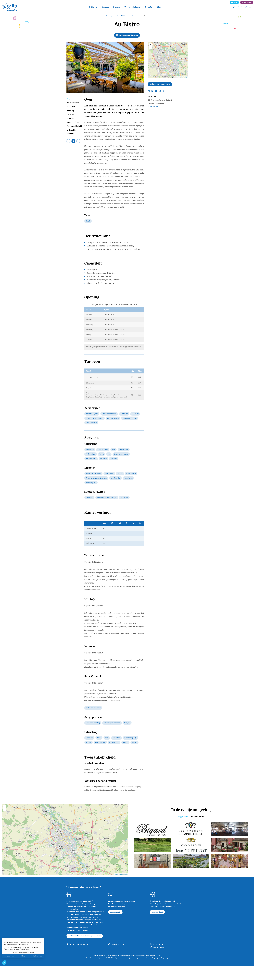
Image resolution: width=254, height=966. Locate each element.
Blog (159, 7)
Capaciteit (70, 107)
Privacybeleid (133, 955)
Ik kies (23, 956)
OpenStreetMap (183, 77)
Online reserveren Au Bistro (160, 84)
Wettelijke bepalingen (108, 955)
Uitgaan (105, 7)
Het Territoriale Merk (78, 944)
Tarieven (70, 114)
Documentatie (115, 912)
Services (70, 118)
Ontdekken (93, 7)
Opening (70, 111)
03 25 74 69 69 (153, 107)
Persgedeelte (158, 944)
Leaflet (175, 77)
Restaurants (135, 16)
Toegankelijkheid (74, 126)
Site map (97, 955)
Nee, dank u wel (9, 956)
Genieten (149, 7)
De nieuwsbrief (157, 912)
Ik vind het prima (36, 956)
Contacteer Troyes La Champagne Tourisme (84, 936)
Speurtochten (248, 2)
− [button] (150, 47)
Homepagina (110, 16)
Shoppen (116, 7)
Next (110, 90)
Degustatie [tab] (183, 816)
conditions (145, 958)
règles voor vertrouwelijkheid (123, 958)
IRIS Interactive (155, 955)
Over (68, 99)
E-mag (235, 2)
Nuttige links (158, 947)
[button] (4, 962)
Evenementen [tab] (197, 816)
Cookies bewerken (122, 955)
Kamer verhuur (72, 122)
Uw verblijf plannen (132, 7)
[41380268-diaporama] (105, 67)
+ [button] (150, 44)
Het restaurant (72, 103)
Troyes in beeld (117, 944)
